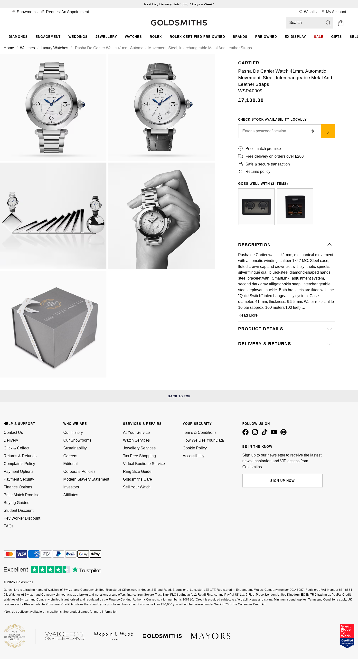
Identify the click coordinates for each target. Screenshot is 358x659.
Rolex (156, 37)
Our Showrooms (77, 440)
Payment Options (18, 471)
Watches (133, 37)
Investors (71, 487)
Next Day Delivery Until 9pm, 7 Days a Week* (179, 4)
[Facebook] (246, 434)
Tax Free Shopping (139, 456)
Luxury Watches (54, 48)
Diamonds (18, 37)
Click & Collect (16, 448)
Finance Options (18, 487)
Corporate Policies (79, 471)
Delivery (11, 440)
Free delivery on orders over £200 (274, 156)
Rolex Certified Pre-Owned (197, 37)
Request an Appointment (67, 12)
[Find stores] (328, 131)
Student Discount (18, 510)
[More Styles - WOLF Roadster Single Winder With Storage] (295, 206)
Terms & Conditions (200, 432)
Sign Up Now (282, 481)
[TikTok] (265, 434)
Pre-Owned (266, 37)
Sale (318, 37)
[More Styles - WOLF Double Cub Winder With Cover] (256, 206)
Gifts (336, 37)
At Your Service (136, 432)
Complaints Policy (19, 464)
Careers (70, 456)
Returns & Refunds (20, 456)
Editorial (70, 464)
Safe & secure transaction (267, 164)
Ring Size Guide (137, 471)
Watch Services (136, 440)
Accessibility (193, 456)
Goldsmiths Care (137, 479)
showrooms (27, 12)
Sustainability (75, 448)
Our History (73, 432)
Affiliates (70, 495)
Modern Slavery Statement (86, 479)
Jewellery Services (139, 448)
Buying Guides (16, 503)
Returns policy (257, 171)
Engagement (48, 37)
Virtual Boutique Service (144, 464)
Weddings (78, 37)
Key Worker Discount (22, 518)
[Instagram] (256, 434)
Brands (240, 37)
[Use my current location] (312, 131)
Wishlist (310, 12)
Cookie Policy (195, 448)
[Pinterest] (284, 434)
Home (9, 48)
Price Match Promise (21, 495)
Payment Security (19, 479)
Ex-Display (295, 37)
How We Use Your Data (203, 440)
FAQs (8, 526)
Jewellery (106, 37)
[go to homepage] (179, 23)
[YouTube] (275, 434)
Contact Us (13, 432)
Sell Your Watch (137, 487)
